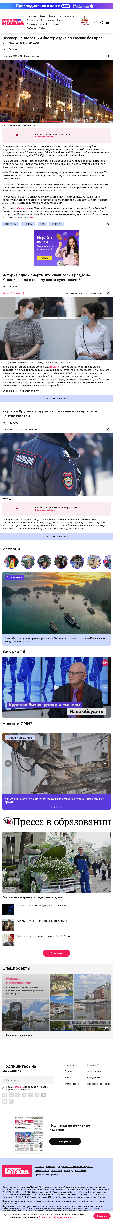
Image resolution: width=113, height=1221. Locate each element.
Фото (42, 16)
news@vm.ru (98, 1197)
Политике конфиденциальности (58, 1217)
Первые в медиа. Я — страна (43, 24)
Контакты (80, 1171)
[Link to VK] (11, 1095)
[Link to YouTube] (30, 1095)
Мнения (68, 1078)
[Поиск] (96, 22)
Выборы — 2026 (36, 28)
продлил (54, 367)
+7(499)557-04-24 (20, 1197)
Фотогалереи (72, 1084)
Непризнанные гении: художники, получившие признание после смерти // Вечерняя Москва (77, 561)
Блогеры (57, 224)
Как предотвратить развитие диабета (56, 763)
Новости (31, 16)
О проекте (56, 953)
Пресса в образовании (99, 1084)
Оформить (65, 1141)
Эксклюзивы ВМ (35, 20)
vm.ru (4, 1194)
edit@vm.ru (51, 1197)
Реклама (50, 1167)
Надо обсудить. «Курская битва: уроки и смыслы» (56, 687)
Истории (11, 549)
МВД (42, 224)
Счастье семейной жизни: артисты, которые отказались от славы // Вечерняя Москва (44, 561)
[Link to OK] (17, 1095)
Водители (11, 224)
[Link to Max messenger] (4, 1095)
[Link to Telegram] (37, 1095)
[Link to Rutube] (4, 1101)
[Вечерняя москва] (17, 1171)
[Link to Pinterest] (11, 1101)
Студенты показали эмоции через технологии (41, 905)
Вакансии (56, 1171)
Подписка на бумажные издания (75, 1167)
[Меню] (108, 22)
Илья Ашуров (10, 49)
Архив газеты (94, 1071)
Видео (52, 16)
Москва (28, 224)
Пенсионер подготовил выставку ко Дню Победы (43, 936)
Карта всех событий (45, 136)
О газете (39, 1167)
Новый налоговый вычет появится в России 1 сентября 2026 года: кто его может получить (56, 603)
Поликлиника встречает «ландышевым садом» (32, 897)
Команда (68, 1171)
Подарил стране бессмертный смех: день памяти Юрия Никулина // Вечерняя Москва (27, 561)
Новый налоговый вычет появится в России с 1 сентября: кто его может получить (51, 639)
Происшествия (31, 56)
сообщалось (20, 208)
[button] (106, 561)
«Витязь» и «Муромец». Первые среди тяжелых (41, 921)
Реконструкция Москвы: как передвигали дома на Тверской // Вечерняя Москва (93, 561)
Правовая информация (47, 1174)
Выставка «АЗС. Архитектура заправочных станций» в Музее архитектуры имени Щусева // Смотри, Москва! (11, 561)
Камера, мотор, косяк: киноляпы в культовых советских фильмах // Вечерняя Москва (60, 561)
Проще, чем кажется (19, 737)
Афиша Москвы (55, 20)
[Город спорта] (84, 22)
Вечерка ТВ (13, 651)
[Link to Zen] (24, 1095)
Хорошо (102, 1216)
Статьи (68, 1071)
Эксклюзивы (14, 577)
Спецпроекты (66, 16)
